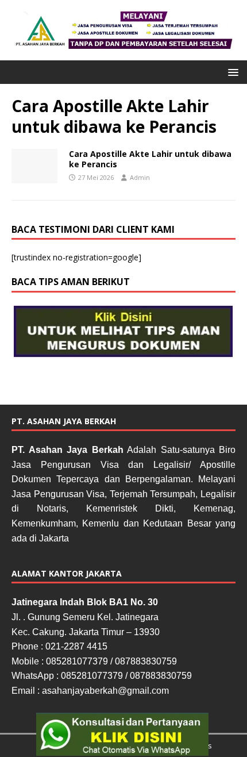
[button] (231, 71)
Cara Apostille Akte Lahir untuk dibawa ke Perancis (150, 159)
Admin (140, 177)
